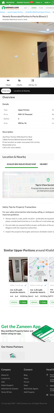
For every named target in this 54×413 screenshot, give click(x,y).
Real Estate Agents (31, 389)
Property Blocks (25, 2)
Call (24, 302)
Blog (25, 375)
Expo (26, 385)
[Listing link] (18, 281)
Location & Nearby (22, 91)
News (26, 378)
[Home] (3, 2)
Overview (6, 91)
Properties (10, 2)
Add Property (29, 392)
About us (5, 375)
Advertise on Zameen (9, 389)
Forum (26, 382)
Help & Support (7, 385)
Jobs (3, 382)
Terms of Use (6, 392)
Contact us (5, 378)
